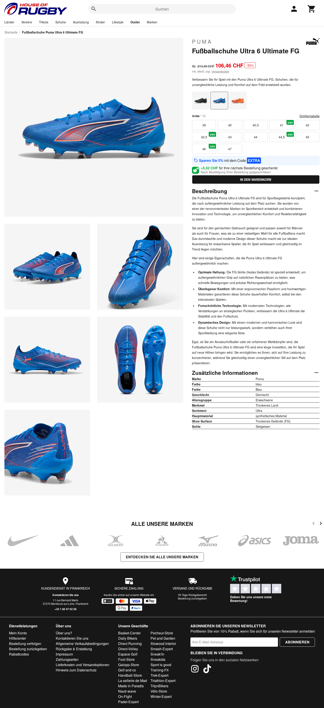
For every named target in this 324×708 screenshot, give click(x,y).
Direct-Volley (128, 648)
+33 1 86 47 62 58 (65, 609)
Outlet (135, 22)
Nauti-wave (127, 691)
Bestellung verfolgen (25, 643)
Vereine (26, 22)
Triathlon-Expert (163, 680)
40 (230, 125)
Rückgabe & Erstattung (74, 648)
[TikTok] (207, 669)
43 (230, 137)
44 (255, 137)
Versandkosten (220, 71)
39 (204, 125)
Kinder (100, 22)
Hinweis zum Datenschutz (76, 670)
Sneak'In (157, 654)
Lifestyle (117, 22)
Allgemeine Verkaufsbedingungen (82, 643)
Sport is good (161, 664)
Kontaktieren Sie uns (65, 595)
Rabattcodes (19, 654)
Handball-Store (130, 675)
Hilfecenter (17, 638)
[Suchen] (94, 9)
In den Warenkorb (255, 179)
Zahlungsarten (67, 659)
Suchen (162, 9)
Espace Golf (127, 654)
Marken (152, 22)
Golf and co (127, 670)
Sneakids (158, 659)
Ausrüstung (81, 22)
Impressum (64, 654)
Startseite (11, 32)
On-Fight (125, 696)
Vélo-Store (159, 691)
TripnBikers (159, 685)
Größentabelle (310, 116)
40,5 (256, 125)
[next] (321, 524)
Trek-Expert (159, 675)
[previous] (313, 524)
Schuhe (60, 22)
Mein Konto (18, 632)
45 (307, 137)
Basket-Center (129, 632)
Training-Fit (159, 670)
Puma (202, 41)
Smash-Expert (162, 648)
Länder (9, 22)
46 (208, 147)
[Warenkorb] (311, 8)
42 (307, 125)
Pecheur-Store (162, 632)
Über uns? (64, 632)
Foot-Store (126, 659)
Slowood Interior (163, 643)
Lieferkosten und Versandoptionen (82, 664)
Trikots (43, 22)
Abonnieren (297, 641)
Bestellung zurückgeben (192, 598)
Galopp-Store (128, 664)
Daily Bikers (127, 638)
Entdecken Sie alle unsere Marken (162, 556)
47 (230, 149)
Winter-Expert (161, 696)
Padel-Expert (128, 701)
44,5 (286, 136)
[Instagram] (194, 669)
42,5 (208, 136)
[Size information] (204, 116)
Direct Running (130, 643)
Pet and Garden (163, 638)
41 (286, 124)
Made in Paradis (131, 685)
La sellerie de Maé (132, 680)
